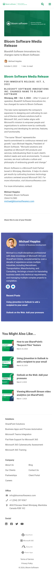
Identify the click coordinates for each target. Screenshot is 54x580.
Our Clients (10, 470)
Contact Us (34, 470)
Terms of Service (27, 559)
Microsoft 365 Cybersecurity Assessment (24, 444)
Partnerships (11, 475)
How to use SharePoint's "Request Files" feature (29, 343)
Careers (8, 480)
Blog (31, 465)
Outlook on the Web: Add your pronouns (32, 377)
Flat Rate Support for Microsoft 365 (21, 439)
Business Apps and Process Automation (23, 429)
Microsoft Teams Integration (18, 434)
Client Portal (34, 475)
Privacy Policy (27, 563)
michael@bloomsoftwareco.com (19, 201)
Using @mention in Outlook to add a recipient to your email (32, 360)
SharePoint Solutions (15, 424)
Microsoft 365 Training (15, 450)
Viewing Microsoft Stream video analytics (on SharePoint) (34, 393)
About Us (9, 465)
